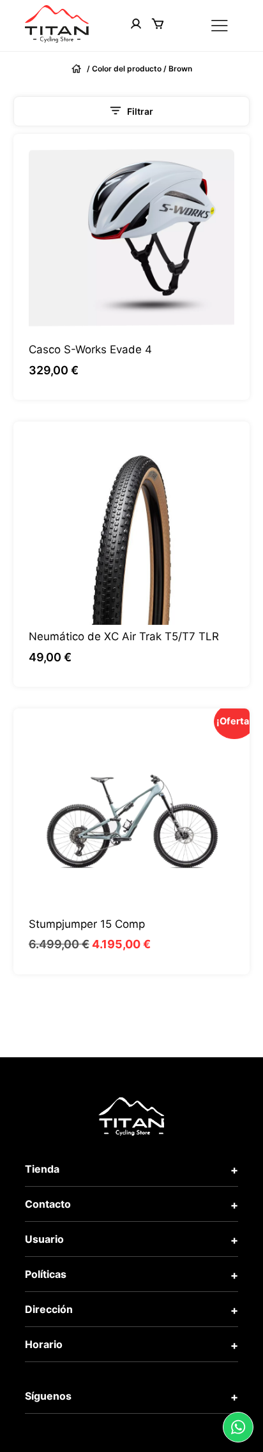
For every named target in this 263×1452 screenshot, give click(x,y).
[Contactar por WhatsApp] (238, 1427)
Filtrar (140, 111)
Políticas (45, 1274)
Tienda (42, 1168)
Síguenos (48, 1396)
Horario (44, 1344)
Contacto (48, 1204)
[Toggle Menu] (221, 26)
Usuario (44, 1239)
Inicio (78, 69)
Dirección (49, 1309)
